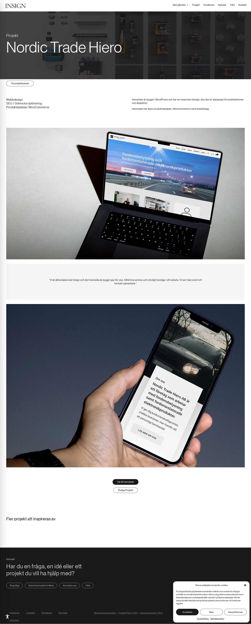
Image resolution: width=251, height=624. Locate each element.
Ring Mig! (15, 585)
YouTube (62, 613)
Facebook (47, 613)
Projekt (196, 4)
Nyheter (222, 4)
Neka (211, 612)
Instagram (14, 613)
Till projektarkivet (20, 83)
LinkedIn (30, 613)
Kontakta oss (70, 585)
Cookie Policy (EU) (128, 613)
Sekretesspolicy (217, 618)
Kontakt (242, 4)
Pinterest (14, 620)
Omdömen (208, 4)
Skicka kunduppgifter (105, 613)
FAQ (232, 4)
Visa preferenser (235, 612)
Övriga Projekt (125, 490)
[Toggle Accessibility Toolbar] (7, 616)
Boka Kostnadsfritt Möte (41, 585)
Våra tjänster (179, 4)
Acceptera (187, 612)
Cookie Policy (203, 618)
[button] (245, 585)
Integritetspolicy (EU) (151, 613)
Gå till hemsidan (125, 482)
